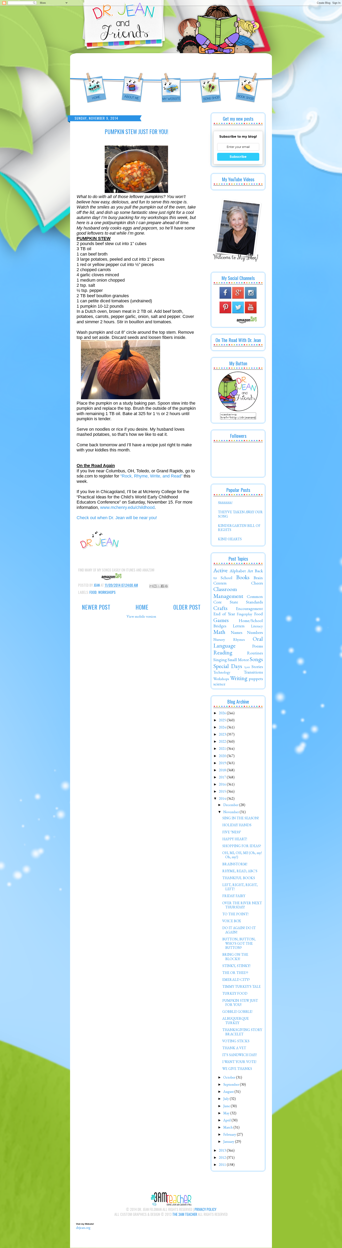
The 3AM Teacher (184, 1214)
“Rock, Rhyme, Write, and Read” (151, 476)
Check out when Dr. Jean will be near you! (117, 517)
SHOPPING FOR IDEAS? (241, 846)
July (226, 1098)
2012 (223, 1157)
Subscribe (238, 157)
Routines (255, 653)
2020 (223, 756)
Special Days (227, 666)
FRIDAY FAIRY (233, 896)
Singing (220, 659)
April (227, 1120)
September (231, 1084)
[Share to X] (159, 586)
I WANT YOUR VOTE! (239, 1061)
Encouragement (249, 608)
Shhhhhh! (225, 502)
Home (142, 607)
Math (219, 632)
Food (93, 592)
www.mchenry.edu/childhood (127, 507)
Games (221, 620)
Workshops (107, 592)
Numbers (255, 632)
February (230, 1134)
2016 (223, 784)
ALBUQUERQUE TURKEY (235, 1020)
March (228, 1127)
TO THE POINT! (235, 914)
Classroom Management (228, 592)
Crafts (220, 608)
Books (242, 577)
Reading (222, 652)
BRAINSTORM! (234, 864)
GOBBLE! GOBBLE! (237, 1011)
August (229, 1091)
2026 (223, 713)
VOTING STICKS (235, 1041)
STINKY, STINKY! (236, 965)
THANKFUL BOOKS (238, 878)
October (229, 1077)
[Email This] (151, 586)
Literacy (257, 626)
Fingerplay (244, 614)
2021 (223, 748)
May (226, 1113)
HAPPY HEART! (234, 839)
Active (220, 570)
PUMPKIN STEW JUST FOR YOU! (240, 1002)
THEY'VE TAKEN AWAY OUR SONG (240, 514)
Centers (219, 583)
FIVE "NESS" (231, 832)
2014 (223, 798)
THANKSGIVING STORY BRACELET (242, 1031)
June (227, 1106)
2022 (223, 741)
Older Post (187, 607)
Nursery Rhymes (229, 639)
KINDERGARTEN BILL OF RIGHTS (239, 527)
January (229, 1141)
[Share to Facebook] (162, 586)
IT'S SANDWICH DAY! (239, 1055)
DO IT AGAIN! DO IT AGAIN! (239, 930)
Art (250, 570)
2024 (223, 727)
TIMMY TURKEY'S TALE (241, 986)
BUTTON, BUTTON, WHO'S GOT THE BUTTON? (239, 943)
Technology (221, 672)
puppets (256, 678)
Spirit (247, 667)
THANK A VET (234, 1048)
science (219, 684)
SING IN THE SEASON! (240, 818)
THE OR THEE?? (235, 972)
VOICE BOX (231, 921)
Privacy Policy (205, 1209)
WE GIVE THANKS (237, 1068)
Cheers (257, 583)
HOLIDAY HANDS (236, 825)
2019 (223, 763)
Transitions (253, 672)
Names (236, 632)
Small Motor (238, 659)
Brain (258, 577)
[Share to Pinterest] (166, 586)
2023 (223, 734)
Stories (257, 666)
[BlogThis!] (155, 586)
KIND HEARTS (230, 539)
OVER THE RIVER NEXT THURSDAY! (242, 905)
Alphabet (238, 570)
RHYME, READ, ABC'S (239, 871)
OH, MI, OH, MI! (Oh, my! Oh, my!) (242, 854)
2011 (223, 1164)
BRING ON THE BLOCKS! (235, 956)
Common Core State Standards (238, 599)
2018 (223, 770)
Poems (257, 646)
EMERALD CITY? (236, 979)
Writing (238, 678)
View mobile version (141, 616)
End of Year (224, 613)
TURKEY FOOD (234, 993)
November (231, 812)
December (231, 805)
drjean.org (83, 1227)
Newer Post (96, 607)
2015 (223, 791)
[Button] (238, 410)
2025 (223, 720)
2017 (223, 777)
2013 (223, 1150)
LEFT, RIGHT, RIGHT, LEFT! (240, 886)
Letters (238, 626)
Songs (256, 659)
